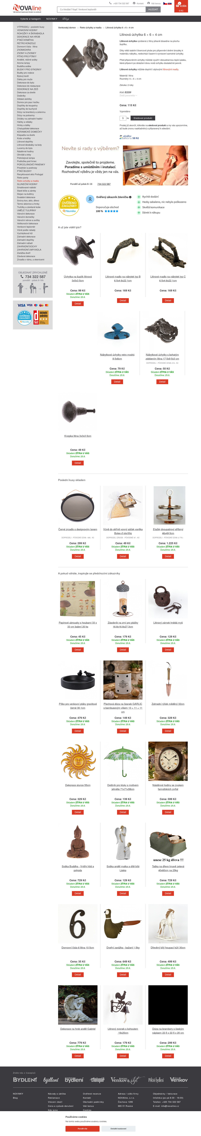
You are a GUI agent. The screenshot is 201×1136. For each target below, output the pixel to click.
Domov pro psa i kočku (28, 102)
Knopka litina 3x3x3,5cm (77, 436)
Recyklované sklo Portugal (30, 174)
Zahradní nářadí (25, 243)
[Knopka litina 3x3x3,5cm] (77, 432)
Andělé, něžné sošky (27, 59)
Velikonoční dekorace (27, 223)
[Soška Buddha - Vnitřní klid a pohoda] (77, 862)
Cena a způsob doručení (60, 1105)
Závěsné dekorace (26, 256)
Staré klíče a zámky (26, 190)
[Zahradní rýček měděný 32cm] (168, 700)
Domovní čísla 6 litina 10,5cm (78, 947)
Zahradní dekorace (26, 236)
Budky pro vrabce (25, 72)
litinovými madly (170, 69)
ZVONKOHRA (24, 49)
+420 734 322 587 (121, 3)
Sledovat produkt (143, 118)
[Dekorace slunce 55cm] (77, 781)
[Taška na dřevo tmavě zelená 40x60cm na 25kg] (168, 862)
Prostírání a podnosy (27, 167)
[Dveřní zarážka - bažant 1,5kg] (123, 943)
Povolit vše (82, 1129)
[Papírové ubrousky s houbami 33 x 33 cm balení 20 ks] (77, 618)
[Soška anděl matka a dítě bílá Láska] (123, 862)
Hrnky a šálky (23, 125)
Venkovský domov (67, 27)
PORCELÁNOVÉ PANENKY (31, 164)
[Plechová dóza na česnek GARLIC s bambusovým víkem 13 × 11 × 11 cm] (123, 700)
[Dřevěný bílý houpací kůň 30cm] (168, 943)
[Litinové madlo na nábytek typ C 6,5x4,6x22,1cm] (168, 272)
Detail (78, 303)
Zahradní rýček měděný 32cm (168, 704)
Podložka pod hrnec (27, 161)
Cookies (87, 1110)
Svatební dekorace (26, 197)
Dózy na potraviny (26, 115)
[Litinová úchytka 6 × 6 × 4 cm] (85, 85)
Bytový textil (23, 76)
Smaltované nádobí (26, 187)
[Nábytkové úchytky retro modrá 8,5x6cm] (117, 350)
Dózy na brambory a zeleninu (31, 112)
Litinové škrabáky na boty (29, 144)
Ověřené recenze (92, 1093)
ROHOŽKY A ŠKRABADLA (30, 33)
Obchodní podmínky (93, 1101)
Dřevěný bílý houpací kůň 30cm (168, 947)
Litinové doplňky (25, 141)
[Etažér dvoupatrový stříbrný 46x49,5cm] (168, 525)
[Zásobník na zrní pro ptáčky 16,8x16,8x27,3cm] (123, 618)
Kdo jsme (53, 1110)
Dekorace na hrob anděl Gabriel (77, 1028)
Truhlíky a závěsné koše (28, 207)
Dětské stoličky (24, 98)
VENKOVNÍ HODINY (27, 30)
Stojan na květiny (25, 193)
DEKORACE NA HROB (28, 36)
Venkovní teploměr (26, 226)
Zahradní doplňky (25, 239)
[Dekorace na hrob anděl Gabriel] (77, 1025)
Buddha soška (24, 66)
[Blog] (65, 19)
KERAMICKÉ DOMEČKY (29, 131)
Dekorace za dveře (26, 92)
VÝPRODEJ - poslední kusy (30, 26)
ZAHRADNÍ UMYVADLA (29, 249)
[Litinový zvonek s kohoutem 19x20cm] (123, 1025)
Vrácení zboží (55, 1101)
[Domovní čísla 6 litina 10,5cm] (77, 943)
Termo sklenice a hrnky (28, 203)
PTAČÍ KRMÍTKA (25, 40)
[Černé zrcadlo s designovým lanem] (77, 525)
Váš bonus (156, 3)
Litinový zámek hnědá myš (168, 622)
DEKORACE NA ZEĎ (27, 89)
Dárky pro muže (24, 79)
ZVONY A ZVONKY (26, 53)
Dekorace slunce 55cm (78, 785)
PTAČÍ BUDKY (24, 171)
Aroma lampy (23, 62)
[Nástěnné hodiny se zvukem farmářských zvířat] (168, 781)
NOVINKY (51, 18)
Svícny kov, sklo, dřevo (28, 200)
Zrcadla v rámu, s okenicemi (30, 259)
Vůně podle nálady (26, 230)
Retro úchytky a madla (28, 180)
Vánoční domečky (25, 216)
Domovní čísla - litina (27, 46)
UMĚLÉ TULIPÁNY (26, 210)
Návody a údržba (57, 1093)
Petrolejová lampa (26, 157)
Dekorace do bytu (25, 82)
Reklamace (54, 1097)
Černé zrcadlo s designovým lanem (77, 529)
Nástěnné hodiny (25, 151)
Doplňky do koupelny (27, 105)
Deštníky (21, 95)
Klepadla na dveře (26, 135)
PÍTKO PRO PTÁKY (27, 56)
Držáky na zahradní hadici (29, 118)
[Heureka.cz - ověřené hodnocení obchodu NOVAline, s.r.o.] (24, 324)
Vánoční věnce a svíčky (28, 220)
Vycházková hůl (25, 233)
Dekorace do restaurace (28, 85)
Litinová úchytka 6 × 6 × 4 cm (120, 27)
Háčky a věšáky (24, 121)
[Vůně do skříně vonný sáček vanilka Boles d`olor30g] (123, 525)
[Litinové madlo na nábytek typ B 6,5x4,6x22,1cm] (123, 272)
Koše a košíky (24, 138)
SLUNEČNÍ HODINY (27, 184)
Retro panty (22, 177)
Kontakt (140, 3)
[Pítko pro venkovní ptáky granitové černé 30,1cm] (77, 700)
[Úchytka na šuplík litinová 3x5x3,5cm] (77, 272)
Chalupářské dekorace (28, 128)
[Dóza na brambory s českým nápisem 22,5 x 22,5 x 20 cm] (168, 1025)
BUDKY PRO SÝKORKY (29, 69)
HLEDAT (153, 9)
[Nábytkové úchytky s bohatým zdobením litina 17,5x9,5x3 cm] (162, 350)
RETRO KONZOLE (26, 43)
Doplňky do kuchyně (27, 108)
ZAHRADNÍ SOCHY (27, 246)
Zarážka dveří (23, 252)
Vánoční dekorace (26, 213)
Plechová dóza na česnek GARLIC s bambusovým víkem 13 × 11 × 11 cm (123, 707)
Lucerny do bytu (25, 148)
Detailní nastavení (118, 1129)
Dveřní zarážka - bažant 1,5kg (123, 947)
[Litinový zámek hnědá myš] (168, 618)
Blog (15, 1097)
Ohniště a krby (24, 154)
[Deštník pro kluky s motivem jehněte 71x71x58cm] (123, 781)
